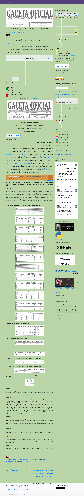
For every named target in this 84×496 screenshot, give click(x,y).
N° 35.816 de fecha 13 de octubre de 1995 (22, 163)
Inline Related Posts (49, 180)
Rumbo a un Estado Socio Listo (54, 2)
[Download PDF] (6, 37)
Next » (48, 58)
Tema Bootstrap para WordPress (20, 494)
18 (62, 310)
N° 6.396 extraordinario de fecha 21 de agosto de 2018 (37, 168)
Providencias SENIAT (24, 459)
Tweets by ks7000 (59, 298)
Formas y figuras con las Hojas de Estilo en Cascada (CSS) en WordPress (17, 469)
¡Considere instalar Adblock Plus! (62, 72)
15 (75, 309)
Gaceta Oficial (75, 2)
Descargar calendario (59, 97)
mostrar (18, 135)
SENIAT (31, 459)
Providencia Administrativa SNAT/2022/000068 (67, 94)
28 (72, 312)
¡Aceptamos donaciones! (66, 2)
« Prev (10, 58)
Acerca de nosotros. (43, 2)
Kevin (31, 32)
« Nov (56, 318)
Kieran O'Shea (36, 98)
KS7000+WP (9, 2)
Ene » (59, 318)
